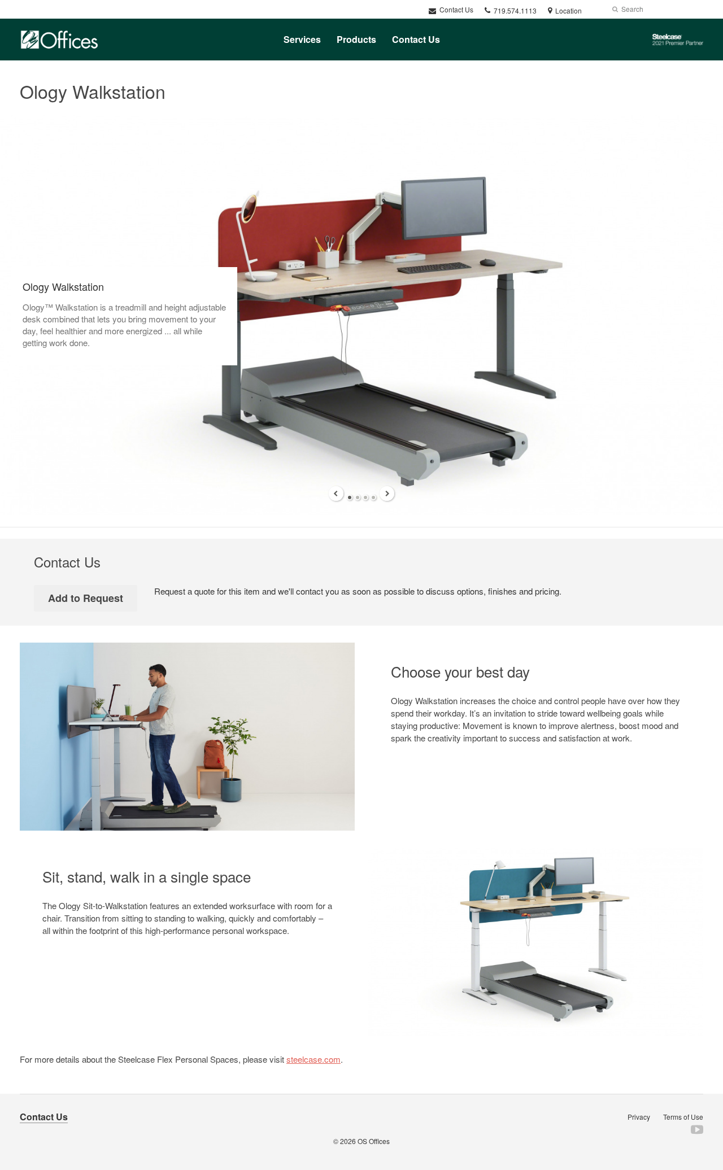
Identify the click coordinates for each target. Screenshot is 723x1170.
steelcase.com (313, 1059)
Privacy (639, 1116)
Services (302, 39)
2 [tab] (357, 497)
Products (356, 39)
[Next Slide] (387, 493)
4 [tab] (373, 497)
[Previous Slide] (336, 493)
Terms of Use (683, 1116)
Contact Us (455, 9)
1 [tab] (349, 497)
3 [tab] (365, 497)
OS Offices (374, 1141)
